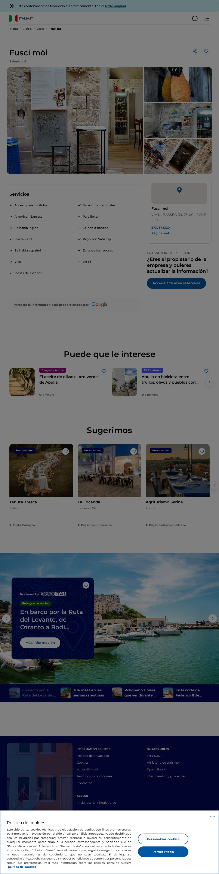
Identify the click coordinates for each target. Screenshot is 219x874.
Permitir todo (163, 852)
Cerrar (212, 816)
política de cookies (22, 866)
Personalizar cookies (163, 839)
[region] (109, 842)
